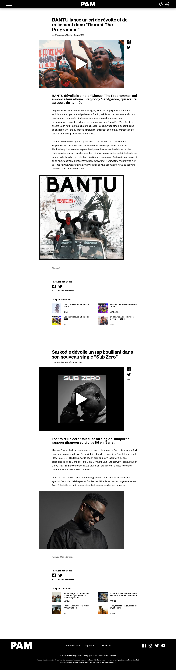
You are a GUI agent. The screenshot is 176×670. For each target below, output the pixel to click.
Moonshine (111, 655)
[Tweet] (129, 47)
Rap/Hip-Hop (58, 557)
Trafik (95, 655)
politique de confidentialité (87, 660)
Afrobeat (56, 268)
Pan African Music (63, 35)
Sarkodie (69, 557)
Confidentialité (72, 645)
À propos (89, 645)
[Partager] (129, 42)
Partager (165, 4)
